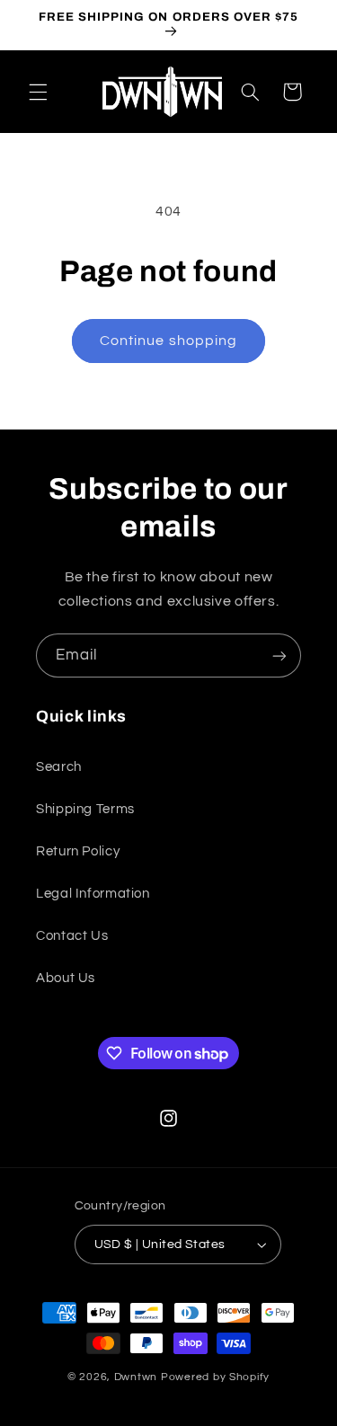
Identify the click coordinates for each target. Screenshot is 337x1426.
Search (59, 767)
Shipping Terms (85, 809)
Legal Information (93, 893)
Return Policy (78, 851)
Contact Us (72, 936)
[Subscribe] (279, 655)
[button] (37, 91)
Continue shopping (168, 340)
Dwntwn (137, 1377)
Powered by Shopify (215, 1377)
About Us (65, 978)
